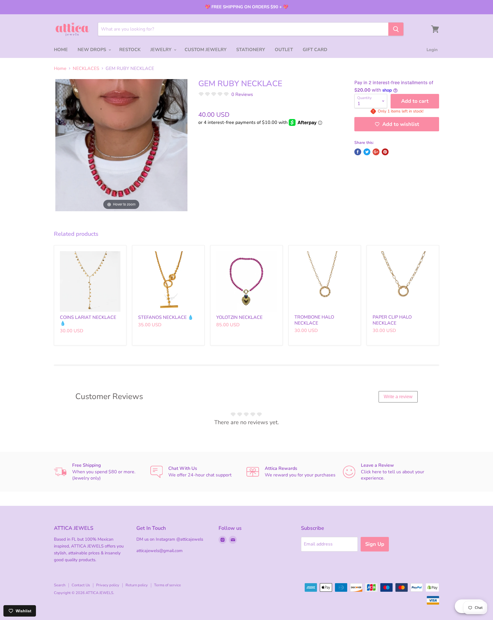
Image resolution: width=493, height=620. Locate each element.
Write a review (398, 396)
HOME (61, 50)
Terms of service (167, 585)
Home (60, 68)
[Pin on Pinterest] (385, 151)
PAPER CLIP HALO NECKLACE (392, 320)
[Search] (395, 29)
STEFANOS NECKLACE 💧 (165, 317)
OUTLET (284, 50)
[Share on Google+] (376, 151)
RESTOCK (130, 50)
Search (59, 585)
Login (432, 50)
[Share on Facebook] (357, 151)
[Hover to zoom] (121, 145)
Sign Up (374, 544)
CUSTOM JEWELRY (206, 50)
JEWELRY (161, 50)
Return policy (137, 585)
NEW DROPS (92, 50)
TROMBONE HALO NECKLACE (314, 320)
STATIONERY (250, 50)
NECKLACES (86, 68)
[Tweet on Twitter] (366, 151)
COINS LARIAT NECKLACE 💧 (88, 320)
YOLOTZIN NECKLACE (239, 317)
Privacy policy (107, 585)
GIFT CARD (315, 50)
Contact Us (81, 585)
